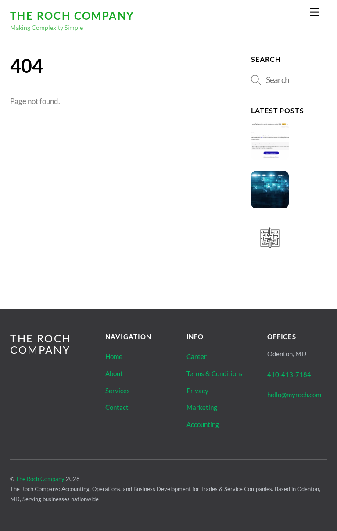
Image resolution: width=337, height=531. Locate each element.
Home (113, 356)
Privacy (197, 391)
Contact (117, 407)
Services (117, 391)
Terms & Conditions (214, 373)
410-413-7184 (289, 374)
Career (196, 356)
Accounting (202, 424)
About (114, 373)
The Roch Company (40, 478)
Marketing (201, 407)
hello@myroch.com (294, 394)
